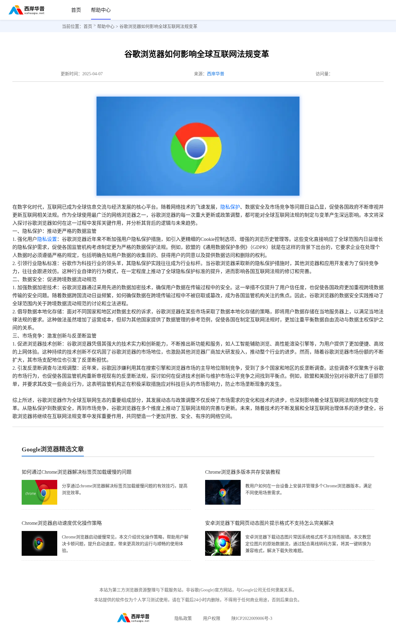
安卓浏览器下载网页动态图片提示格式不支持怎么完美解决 (269, 523)
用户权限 (211, 618)
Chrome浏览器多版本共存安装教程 (242, 472)
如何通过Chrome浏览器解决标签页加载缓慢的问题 (76, 472)
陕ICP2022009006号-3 (251, 618)
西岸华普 (215, 74)
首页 (76, 10)
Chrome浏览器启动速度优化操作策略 (62, 523)
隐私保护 (230, 207)
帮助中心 (101, 10)
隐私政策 (183, 618)
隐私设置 (47, 239)
